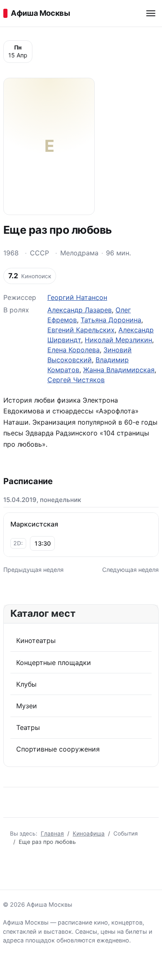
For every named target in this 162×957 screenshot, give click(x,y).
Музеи (26, 706)
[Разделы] (151, 13)
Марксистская (34, 524)
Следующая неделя (130, 569)
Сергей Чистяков (76, 380)
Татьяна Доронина (111, 320)
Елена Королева (73, 350)
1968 (11, 253)
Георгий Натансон (77, 297)
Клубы (26, 684)
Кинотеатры (36, 640)
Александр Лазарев (79, 310)
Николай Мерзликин (118, 340)
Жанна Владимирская (119, 370)
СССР (39, 253)
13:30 (42, 543)
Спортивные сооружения (58, 749)
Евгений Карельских (81, 330)
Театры (28, 727)
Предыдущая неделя (33, 569)
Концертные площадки (53, 662)
